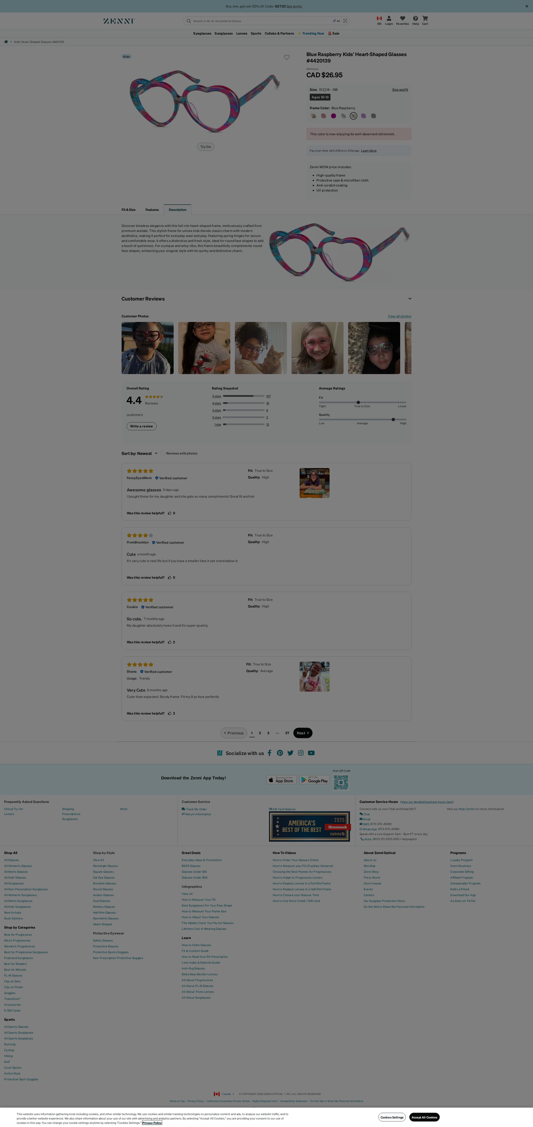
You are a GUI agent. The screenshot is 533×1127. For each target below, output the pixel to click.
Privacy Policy (152, 1122)
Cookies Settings (392, 1117)
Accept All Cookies (424, 1117)
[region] (266, 1117)
